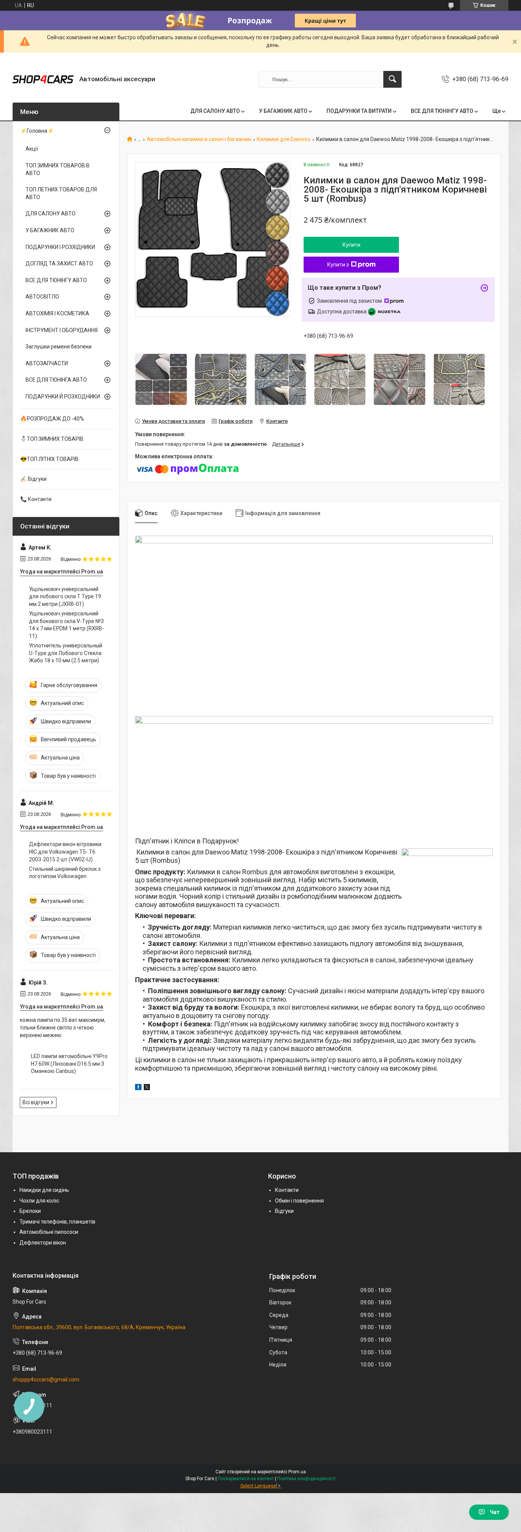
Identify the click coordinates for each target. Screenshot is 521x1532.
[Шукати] (392, 79)
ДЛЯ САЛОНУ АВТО (215, 111)
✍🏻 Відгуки (33, 479)
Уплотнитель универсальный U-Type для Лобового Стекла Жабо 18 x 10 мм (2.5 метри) (65, 652)
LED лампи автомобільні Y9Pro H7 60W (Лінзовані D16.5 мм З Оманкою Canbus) (69, 1063)
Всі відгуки (36, 1102)
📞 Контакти (35, 499)
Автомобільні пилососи (48, 1232)
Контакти (287, 1190)
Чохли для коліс (39, 1201)
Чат (495, 1512)
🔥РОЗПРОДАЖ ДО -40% (52, 419)
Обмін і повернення (299, 1201)
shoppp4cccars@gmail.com (46, 1379)
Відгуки (284, 1211)
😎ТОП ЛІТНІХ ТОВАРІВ (49, 459)
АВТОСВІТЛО (42, 297)
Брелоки (30, 1211)
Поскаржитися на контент (246, 1478)
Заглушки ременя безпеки (59, 347)
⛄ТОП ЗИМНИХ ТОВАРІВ (52, 439)
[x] (147, 1088)
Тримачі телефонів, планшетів (57, 1222)
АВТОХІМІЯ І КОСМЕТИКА (57, 313)
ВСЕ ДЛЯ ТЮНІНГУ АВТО (442, 111)
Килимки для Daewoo (283, 139)
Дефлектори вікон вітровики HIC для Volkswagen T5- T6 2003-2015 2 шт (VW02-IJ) (65, 851)
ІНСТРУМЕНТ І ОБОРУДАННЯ (62, 330)
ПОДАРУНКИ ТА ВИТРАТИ (359, 111)
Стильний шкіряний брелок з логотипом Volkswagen (65, 873)
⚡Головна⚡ (37, 131)
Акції (32, 149)
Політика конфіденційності (306, 1478)
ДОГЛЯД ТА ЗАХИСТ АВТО (59, 263)
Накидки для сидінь (44, 1190)
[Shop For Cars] (43, 79)
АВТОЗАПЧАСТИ (47, 363)
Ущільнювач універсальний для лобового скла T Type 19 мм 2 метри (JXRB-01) (65, 596)
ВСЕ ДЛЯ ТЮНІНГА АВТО (56, 380)
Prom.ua (297, 1471)
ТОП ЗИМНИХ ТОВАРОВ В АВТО (58, 169)
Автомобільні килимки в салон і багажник (199, 139)
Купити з (338, 265)
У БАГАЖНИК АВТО (283, 111)
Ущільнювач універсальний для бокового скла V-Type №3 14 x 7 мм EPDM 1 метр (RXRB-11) (66, 624)
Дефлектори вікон (42, 1243)
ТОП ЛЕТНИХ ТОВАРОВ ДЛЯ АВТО (61, 193)
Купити (351, 245)
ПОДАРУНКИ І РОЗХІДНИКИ (60, 247)
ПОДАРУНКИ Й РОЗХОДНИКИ (63, 396)
